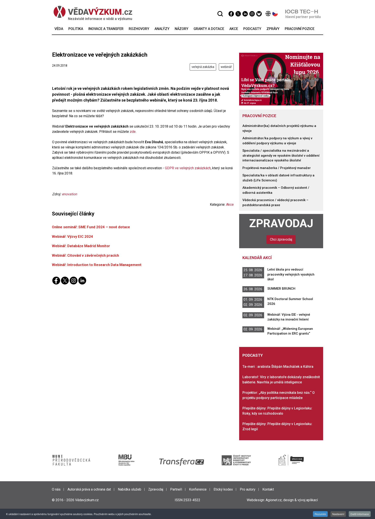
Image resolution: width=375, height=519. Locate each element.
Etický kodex (223, 489)
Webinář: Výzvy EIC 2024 (72, 236)
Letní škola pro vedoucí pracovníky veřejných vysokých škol (290, 274)
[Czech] (275, 13)
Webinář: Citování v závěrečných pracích (85, 255)
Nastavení (338, 514)
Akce (230, 204)
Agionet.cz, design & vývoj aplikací (292, 500)
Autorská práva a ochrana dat (89, 489)
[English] (268, 13)
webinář (226, 67)
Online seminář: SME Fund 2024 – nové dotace (91, 227)
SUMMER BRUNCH (281, 289)
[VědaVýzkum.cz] (93, 12)
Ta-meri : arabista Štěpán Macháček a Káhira (277, 367)
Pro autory (247, 489)
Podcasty (252, 355)
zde (133, 132)
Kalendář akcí (257, 257)
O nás (56, 489)
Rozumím (320, 514)
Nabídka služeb (129, 489)
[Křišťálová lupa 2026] (281, 79)
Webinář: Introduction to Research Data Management (96, 265)
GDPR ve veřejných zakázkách (188, 168)
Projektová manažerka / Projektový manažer (276, 168)
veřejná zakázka (203, 67)
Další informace (359, 514)
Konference (198, 489)
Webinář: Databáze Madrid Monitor (81, 246)
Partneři (176, 489)
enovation (69, 194)
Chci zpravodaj (281, 239)
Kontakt (268, 489)
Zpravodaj (281, 223)
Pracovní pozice (259, 115)
